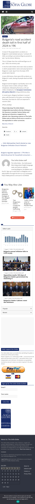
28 (18, 480)
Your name (4, 394)
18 (10, 477)
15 (2, 477)
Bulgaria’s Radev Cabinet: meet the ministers (15, 301)
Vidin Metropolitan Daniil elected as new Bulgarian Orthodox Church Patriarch (16, 144)
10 (7, 474)
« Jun (4, 486)
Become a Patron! (7, 124)
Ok (18, 501)
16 (5, 477)
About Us (26, 466)
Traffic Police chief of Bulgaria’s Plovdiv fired (28, 202)
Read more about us (25, 449)
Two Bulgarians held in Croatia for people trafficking (16, 204)
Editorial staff (27, 468)
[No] (33, 499)
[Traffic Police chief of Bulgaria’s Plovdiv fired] (28, 188)
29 (2, 483)
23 (5, 480)
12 (13, 474)
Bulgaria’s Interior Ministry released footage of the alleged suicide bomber (5, 195)
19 (13, 477)
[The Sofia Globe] (3, 12)
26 (13, 480)
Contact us (27, 471)
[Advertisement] (17, 331)
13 (16, 474)
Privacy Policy (27, 474)
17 (7, 477)
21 (18, 477)
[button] (17, 229)
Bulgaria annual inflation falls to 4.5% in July (16, 252)
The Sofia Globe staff (16, 48)
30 (5, 483)
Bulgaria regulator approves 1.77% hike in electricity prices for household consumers (16, 154)
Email (3, 387)
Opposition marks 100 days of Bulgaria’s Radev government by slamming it (16, 276)
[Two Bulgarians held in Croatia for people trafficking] (17, 188)
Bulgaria (5, 36)
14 (18, 474)
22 (2, 480)
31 (7, 483)
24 (7, 480)
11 (10, 474)
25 (10, 480)
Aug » (7, 486)
